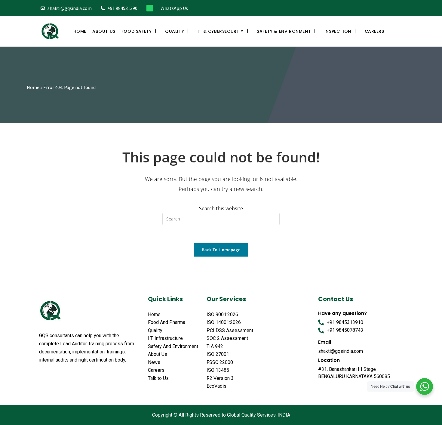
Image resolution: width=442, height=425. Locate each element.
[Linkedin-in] (389, 8)
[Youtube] (399, 8)
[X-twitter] (54, 375)
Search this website (221, 208)
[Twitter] (369, 8)
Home (33, 87)
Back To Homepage (221, 249)
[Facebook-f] (359, 8)
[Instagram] (379, 8)
